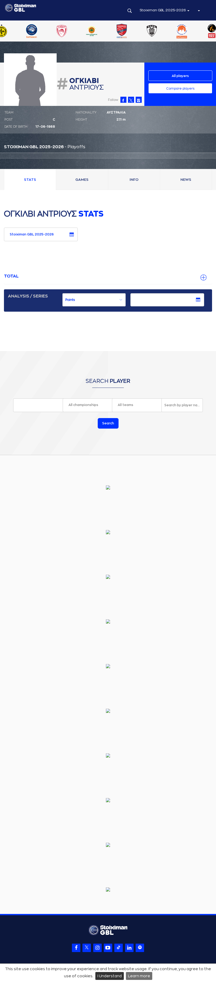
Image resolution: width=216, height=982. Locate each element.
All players (180, 76)
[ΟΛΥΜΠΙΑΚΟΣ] (45, 31)
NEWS (185, 179)
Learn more (139, 976)
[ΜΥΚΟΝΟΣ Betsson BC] (15, 31)
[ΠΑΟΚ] (135, 31)
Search (108, 423)
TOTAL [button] (11, 276)
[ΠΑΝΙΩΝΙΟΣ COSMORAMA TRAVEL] (105, 31)
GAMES (82, 179)
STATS (30, 179)
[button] (198, 10)
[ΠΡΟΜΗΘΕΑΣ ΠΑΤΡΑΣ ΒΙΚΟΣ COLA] (196, 31)
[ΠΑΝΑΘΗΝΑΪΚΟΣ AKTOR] (75, 31)
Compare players (180, 88)
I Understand (109, 976)
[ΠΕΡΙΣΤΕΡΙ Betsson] (165, 31)
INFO (134, 179)
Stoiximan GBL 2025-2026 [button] (163, 10)
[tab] (108, 276)
